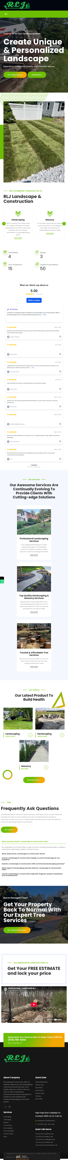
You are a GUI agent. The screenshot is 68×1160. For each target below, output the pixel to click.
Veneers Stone (39, 1093)
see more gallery (33, 780)
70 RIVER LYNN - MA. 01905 (46, 1124)
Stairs (5, 1136)
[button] (34, 843)
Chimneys (38, 1096)
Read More (18, 233)
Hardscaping (7, 1117)
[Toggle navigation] (5, 14)
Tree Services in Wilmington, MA (45, 1139)
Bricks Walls (38, 1099)
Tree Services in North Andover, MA (46, 1145)
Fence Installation (8, 1131)
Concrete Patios (8, 1134)
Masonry (6, 1122)
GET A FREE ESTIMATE (14, 79)
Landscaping (7, 1119)
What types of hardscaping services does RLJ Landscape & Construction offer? (31, 868)
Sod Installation (8, 1128)
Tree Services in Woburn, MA (44, 1142)
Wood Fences (39, 1090)
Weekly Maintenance (41, 1082)
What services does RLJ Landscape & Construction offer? (25, 842)
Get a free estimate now (16, 930)
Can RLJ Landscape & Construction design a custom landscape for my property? (31, 858)
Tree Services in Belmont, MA (44, 1134)
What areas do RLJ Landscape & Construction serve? (23, 854)
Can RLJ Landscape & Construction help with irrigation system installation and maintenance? (32, 874)
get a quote (9, 830)
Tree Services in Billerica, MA (44, 1136)
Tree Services (7, 1125)
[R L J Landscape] (17, 5)
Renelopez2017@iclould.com (46, 1120)
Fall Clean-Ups (39, 1085)
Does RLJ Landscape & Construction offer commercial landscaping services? (33, 864)
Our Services (36, 79)
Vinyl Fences (39, 1087)
